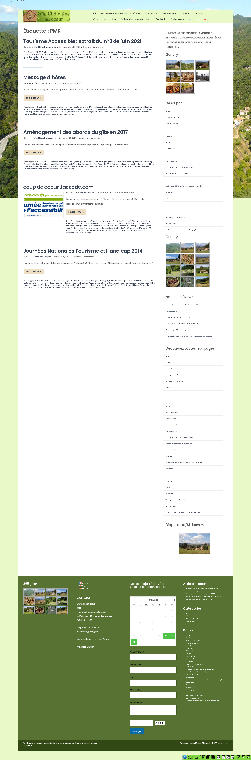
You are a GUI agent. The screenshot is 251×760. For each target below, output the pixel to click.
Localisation (170, 13)
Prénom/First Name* (137, 652)
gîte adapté (112, 52)
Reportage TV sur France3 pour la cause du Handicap (183, 323)
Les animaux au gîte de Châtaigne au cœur (179, 173)
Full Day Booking (171, 161)
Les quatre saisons (172, 180)
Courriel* (133, 677)
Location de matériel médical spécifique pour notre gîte (184, 186)
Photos (199, 13)
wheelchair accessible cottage (62, 59)
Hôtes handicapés (47, 47)
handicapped (127, 54)
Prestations (151, 13)
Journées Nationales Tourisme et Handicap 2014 (83, 250)
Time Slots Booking (172, 223)
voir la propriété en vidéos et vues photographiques (183, 230)
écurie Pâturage (133, 221)
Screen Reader (191, 757)
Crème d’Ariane (89, 52)
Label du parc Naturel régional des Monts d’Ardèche (45, 57)
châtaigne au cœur (66, 52)
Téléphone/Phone (136, 690)
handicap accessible (135, 52)
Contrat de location (104, 19)
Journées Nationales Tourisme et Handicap (42, 285)
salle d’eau (169, 211)
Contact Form (170, 142)
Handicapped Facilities (143, 54)
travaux (46, 59)
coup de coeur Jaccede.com (58, 186)
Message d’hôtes (44, 77)
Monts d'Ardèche (75, 166)
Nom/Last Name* (135, 664)
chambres (169, 130)
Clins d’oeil (169, 136)
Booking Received (172, 123)
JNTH (152, 283)
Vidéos (185, 13)
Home (168, 111)
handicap (122, 52)
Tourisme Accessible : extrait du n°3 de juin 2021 (82, 41)
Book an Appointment (173, 117)
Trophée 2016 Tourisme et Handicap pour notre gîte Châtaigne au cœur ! (189, 336)
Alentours (169, 362)
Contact (160, 19)
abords (47, 52)
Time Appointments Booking (175, 217)
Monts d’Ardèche (75, 57)
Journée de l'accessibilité (76, 228)
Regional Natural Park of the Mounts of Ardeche (109, 57)
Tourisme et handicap (33, 59)
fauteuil (99, 52)
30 (172, 635)
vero (28, 47)
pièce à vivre (170, 205)
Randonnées (190, 621)
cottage (78, 52)
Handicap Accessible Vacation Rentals (105, 54)
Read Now (33, 98)
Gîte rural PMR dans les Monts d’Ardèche (116, 13)
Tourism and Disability (139, 57)
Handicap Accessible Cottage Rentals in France (112, 223)
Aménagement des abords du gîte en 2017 (75, 132)
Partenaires (177, 19)
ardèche (54, 52)
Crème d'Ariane (89, 162)
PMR (86, 57)
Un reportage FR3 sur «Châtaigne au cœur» (180, 330)
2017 (41, 52)
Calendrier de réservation (135, 19)
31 (134, 642)
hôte (149, 226)
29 (166, 635)
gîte (35, 47)
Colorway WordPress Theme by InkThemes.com (204, 743)
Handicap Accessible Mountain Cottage (72, 54)
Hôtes (36, 83)
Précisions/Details (136, 702)
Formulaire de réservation (174, 155)
